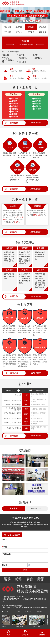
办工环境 (5, 611)
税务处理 (38, 106)
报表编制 (38, 101)
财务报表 (15, 104)
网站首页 (7, 27)
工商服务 (19, 27)
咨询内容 (6, 554)
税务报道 (15, 109)
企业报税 (15, 99)
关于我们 (30, 32)
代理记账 (30, 27)
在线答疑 (25, 635)
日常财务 (15, 114)
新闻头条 (42, 32)
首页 (7, 52)
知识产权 (19, 32)
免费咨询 (42, 635)
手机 (4, 547)
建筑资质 (42, 27)
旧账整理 (38, 99)
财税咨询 (15, 117)
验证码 (4, 565)
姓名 (4, 540)
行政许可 (7, 32)
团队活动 (28, 611)
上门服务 (38, 109)
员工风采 (16, 611)
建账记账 (15, 101)
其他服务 (36, 94)
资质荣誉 (40, 611)
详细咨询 (14, 123)
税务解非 (15, 106)
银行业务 (15, 111)
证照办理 (38, 104)
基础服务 (13, 94)
